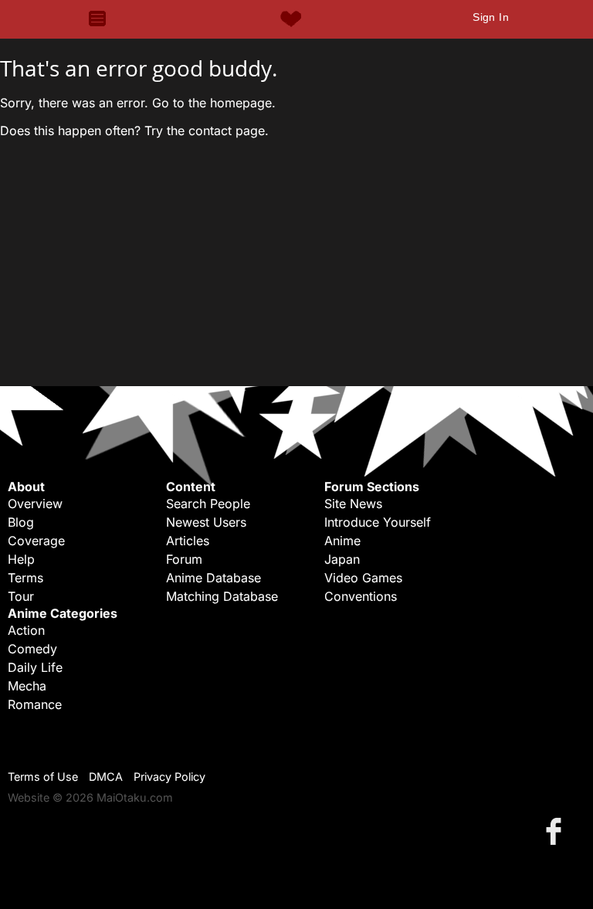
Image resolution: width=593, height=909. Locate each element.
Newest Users (206, 522)
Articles (187, 540)
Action (26, 630)
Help (21, 559)
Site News (353, 503)
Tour (21, 596)
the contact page (216, 130)
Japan (342, 559)
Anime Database (213, 577)
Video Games (363, 577)
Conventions (360, 596)
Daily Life (35, 667)
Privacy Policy (169, 776)
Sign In (491, 17)
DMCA (106, 776)
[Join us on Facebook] (557, 830)
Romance (35, 704)
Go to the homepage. (214, 102)
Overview (35, 503)
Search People (208, 503)
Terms (25, 577)
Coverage (36, 540)
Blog (21, 522)
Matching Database (222, 596)
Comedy (32, 648)
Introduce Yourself (377, 522)
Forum (184, 559)
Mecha (27, 686)
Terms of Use (43, 776)
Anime (342, 540)
